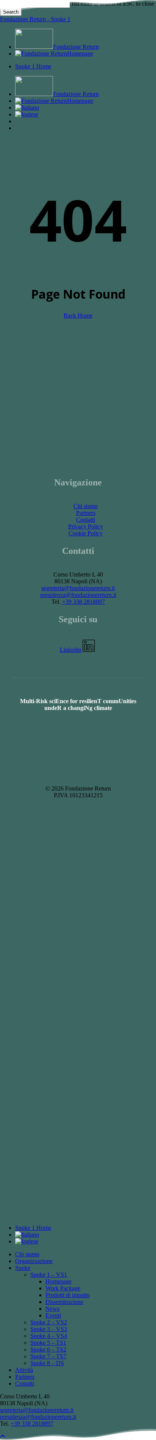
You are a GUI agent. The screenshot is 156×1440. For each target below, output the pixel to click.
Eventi (53, 1315)
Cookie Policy (86, 533)
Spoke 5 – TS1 (48, 1342)
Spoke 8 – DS (47, 1363)
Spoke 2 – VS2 (48, 1322)
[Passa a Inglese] (26, 114)
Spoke (22, 1268)
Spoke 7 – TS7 (48, 1356)
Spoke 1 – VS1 (48, 1274)
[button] (78, 649)
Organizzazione (34, 1261)
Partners (85, 513)
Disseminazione (64, 1302)
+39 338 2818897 (83, 601)
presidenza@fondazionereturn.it (78, 595)
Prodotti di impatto (67, 1295)
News (52, 1308)
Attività (24, 1370)
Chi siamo (85, 506)
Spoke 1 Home (33, 1228)
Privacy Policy (85, 526)
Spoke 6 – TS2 (48, 1349)
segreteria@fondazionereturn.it (78, 588)
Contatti (85, 519)
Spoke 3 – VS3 (48, 1329)
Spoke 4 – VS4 (48, 1336)
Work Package (62, 1288)
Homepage (58, 1281)
